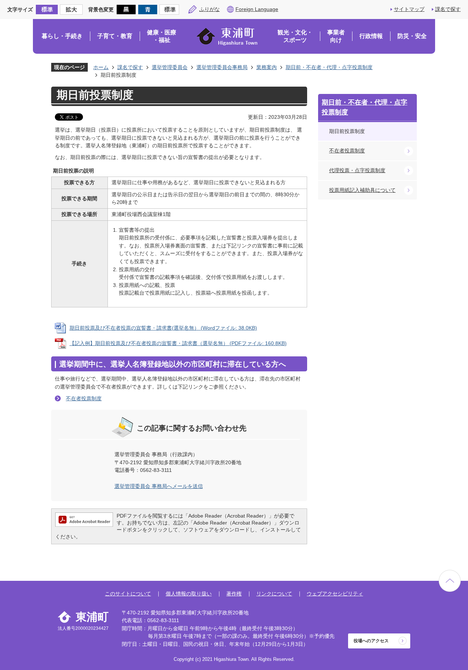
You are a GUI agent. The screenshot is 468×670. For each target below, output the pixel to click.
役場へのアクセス (371, 640)
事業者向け (336, 36)
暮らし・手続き (62, 36)
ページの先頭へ (450, 581)
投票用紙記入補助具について (362, 190)
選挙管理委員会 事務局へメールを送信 (158, 486)
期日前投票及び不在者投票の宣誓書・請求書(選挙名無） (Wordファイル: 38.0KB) (163, 328)
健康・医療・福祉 (161, 36)
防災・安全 (412, 36)
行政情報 (371, 36)
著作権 (234, 594)
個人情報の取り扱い (189, 594)
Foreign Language (256, 9)
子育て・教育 (114, 36)
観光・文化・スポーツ (295, 36)
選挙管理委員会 (170, 67)
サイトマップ (409, 9)
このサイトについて (128, 594)
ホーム (101, 67)
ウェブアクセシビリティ (335, 594)
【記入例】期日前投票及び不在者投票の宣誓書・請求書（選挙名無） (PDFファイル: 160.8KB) (178, 343)
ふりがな (209, 9)
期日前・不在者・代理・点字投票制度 (329, 67)
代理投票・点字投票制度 (357, 170)
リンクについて (274, 594)
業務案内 (266, 67)
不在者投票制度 (84, 398)
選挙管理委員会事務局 (222, 67)
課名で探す (448, 9)
